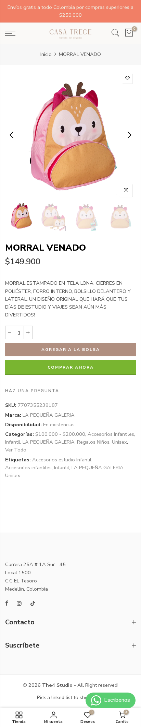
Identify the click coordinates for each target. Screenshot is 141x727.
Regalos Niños (93, 442)
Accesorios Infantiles (111, 434)
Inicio (46, 54)
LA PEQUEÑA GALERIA (49, 415)
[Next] (129, 135)
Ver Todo (15, 450)
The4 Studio (57, 685)
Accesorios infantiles (28, 467)
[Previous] (12, 135)
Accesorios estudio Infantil (61, 459)
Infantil (12, 442)
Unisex (119, 442)
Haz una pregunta (32, 391)
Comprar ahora (71, 367)
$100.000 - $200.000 (60, 434)
